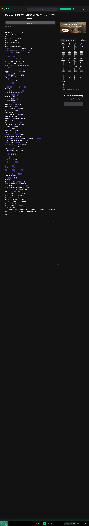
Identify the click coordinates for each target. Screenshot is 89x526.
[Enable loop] (48, 523)
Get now (65, 30)
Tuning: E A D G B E (64, 89)
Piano (67, 40)
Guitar (62, 40)
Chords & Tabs (17, 9)
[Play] (44, 523)
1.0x (37, 523)
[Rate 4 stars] (76, 99)
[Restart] (40, 523)
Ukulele (72, 40)
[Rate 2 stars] (71, 99)
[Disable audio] (51, 523)
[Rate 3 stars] (73, 99)
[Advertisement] (41, 3)
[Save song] (23, 523)
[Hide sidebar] (58, 264)
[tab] (30, 22)
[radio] (67, 524)
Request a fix (51, 221)
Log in (83, 9)
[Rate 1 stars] (68, 99)
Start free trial (65, 9)
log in (72, 103)
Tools (23, 9)
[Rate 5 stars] (79, 99)
